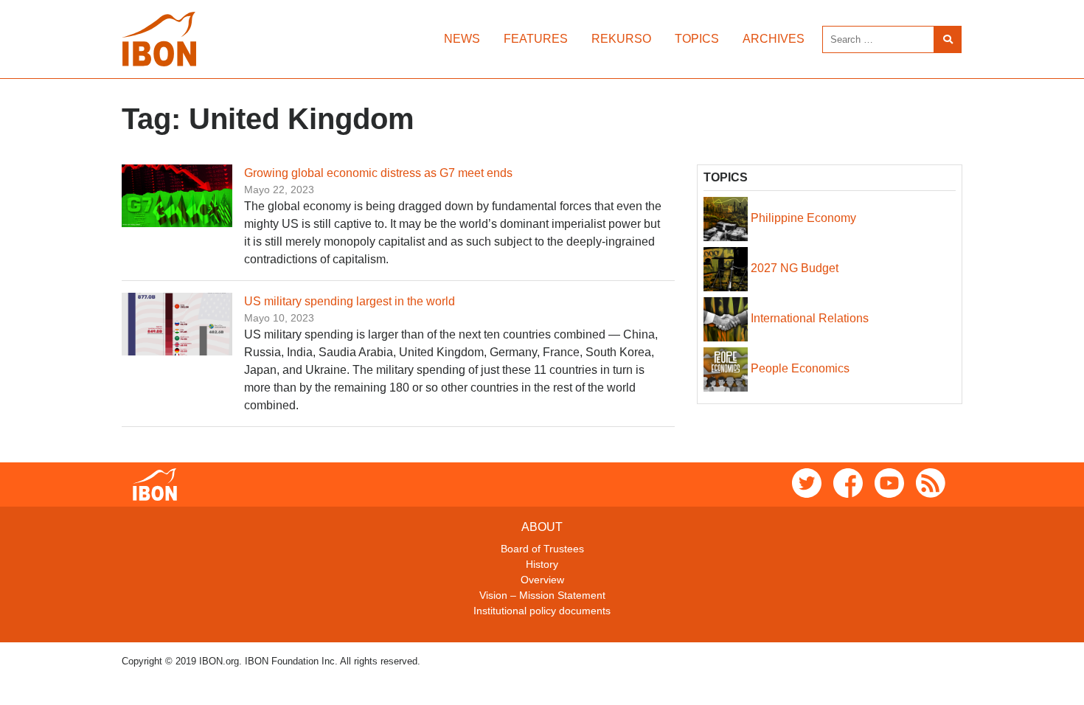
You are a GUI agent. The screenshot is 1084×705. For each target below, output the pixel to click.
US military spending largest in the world (349, 301)
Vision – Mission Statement (542, 595)
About (542, 527)
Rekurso (621, 38)
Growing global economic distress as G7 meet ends (378, 173)
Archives (774, 38)
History (542, 564)
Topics (697, 38)
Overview (542, 580)
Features (536, 38)
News (462, 38)
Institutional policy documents (542, 611)
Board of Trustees (542, 549)
